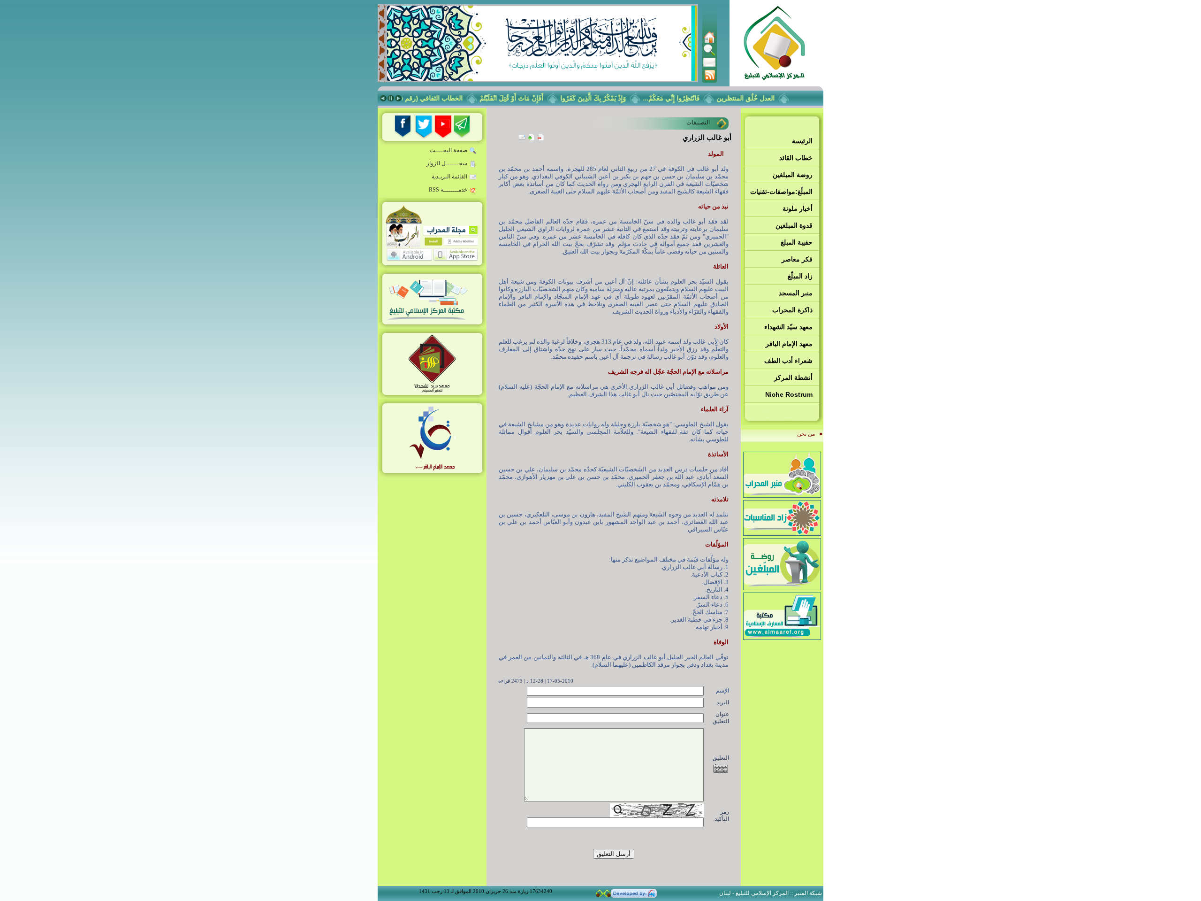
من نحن (806, 434)
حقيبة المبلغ (797, 242)
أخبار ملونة (798, 208)
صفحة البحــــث (448, 150)
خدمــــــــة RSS (448, 189)
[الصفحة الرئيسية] (709, 41)
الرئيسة (802, 141)
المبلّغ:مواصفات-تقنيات (781, 191)
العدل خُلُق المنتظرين (758, 98)
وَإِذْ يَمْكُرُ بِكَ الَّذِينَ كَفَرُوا (605, 98)
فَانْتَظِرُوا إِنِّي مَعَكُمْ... (683, 98)
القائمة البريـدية (449, 176)
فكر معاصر (797, 259)
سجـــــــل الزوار (446, 163)
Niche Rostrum (789, 394)
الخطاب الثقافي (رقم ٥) (442, 98)
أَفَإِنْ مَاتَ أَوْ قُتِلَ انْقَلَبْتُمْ (523, 98)
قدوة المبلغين (794, 225)
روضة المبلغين (793, 174)
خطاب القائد (796, 158)
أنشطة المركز (793, 377)
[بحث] (709, 54)
